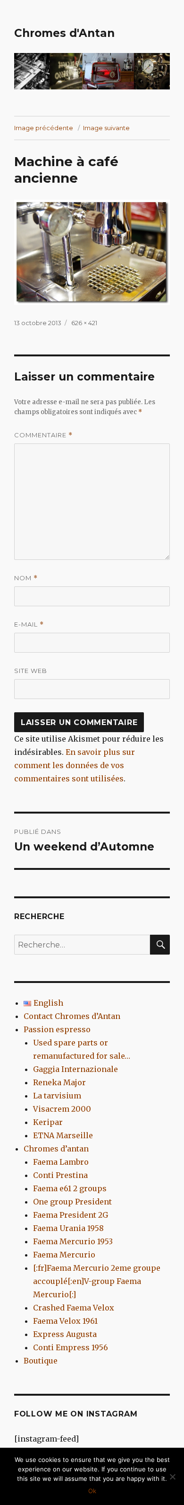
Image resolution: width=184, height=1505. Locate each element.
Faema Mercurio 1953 (73, 1241)
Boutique (41, 1360)
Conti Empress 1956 (70, 1347)
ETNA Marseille (63, 1135)
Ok (92, 1491)
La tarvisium (57, 1095)
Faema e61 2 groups (70, 1188)
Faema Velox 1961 (65, 1321)
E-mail (29, 624)
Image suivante (106, 128)
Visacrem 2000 (62, 1109)
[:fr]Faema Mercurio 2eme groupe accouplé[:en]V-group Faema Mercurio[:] (96, 1281)
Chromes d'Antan (64, 33)
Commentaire (43, 435)
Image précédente (43, 128)
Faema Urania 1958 (68, 1228)
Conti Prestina (60, 1175)
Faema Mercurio (64, 1254)
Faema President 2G (70, 1215)
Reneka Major (59, 1082)
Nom (26, 578)
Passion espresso (57, 1029)
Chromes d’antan (56, 1148)
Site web (30, 670)
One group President (72, 1201)
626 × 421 (84, 323)
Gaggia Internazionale (75, 1069)
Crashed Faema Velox (73, 1307)
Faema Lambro (61, 1162)
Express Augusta (65, 1334)
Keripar (48, 1122)
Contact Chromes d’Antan (72, 1016)
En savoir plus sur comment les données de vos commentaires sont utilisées (74, 765)
